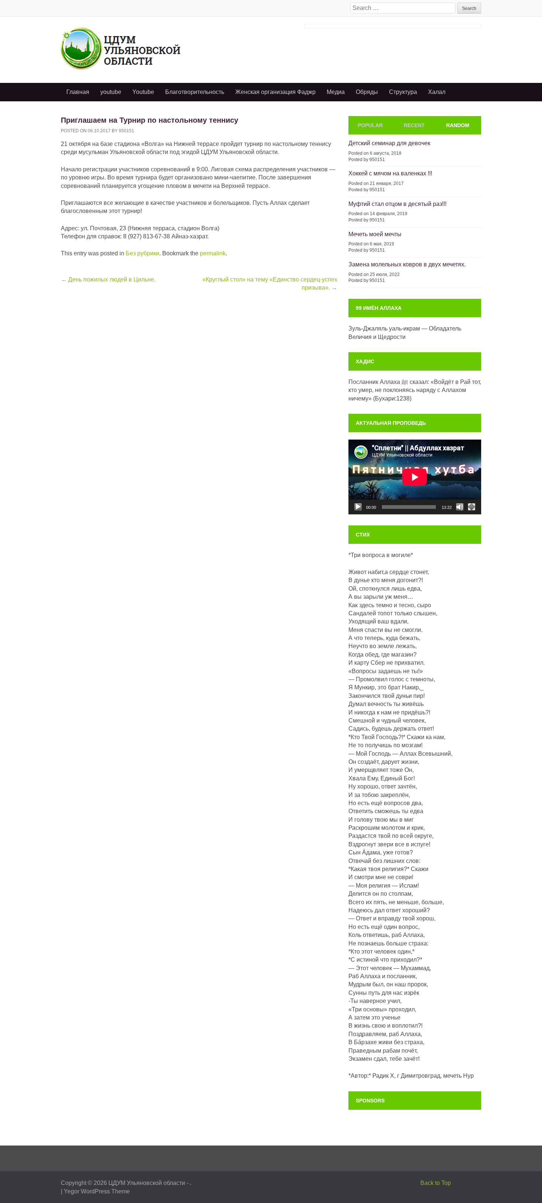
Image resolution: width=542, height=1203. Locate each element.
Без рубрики (142, 253)
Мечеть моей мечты (375, 234)
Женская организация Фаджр (275, 92)
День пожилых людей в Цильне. (108, 279)
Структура (403, 92)
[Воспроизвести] (358, 507)
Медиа (336, 92)
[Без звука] (459, 507)
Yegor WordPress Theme (97, 1191)
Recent (414, 125)
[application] (414, 477)
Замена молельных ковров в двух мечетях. (407, 264)
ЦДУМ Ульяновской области (146, 1183)
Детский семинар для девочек (389, 143)
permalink (213, 253)
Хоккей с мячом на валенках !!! (390, 173)
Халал (436, 92)
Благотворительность (194, 92)
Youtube (143, 92)
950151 (126, 130)
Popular (370, 125)
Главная (77, 92)
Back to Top (435, 1183)
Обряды (367, 92)
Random (457, 125)
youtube (110, 92)
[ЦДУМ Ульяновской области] (132, 48)
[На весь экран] (471, 507)
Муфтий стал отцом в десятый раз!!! (397, 204)
